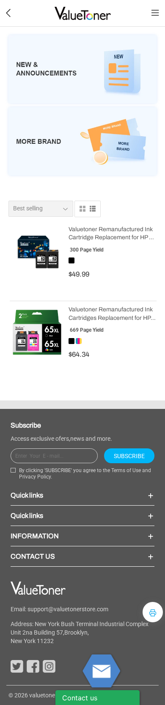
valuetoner (43, 695)
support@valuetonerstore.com (68, 609)
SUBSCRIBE (129, 456)
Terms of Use (126, 470)
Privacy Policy (35, 477)
